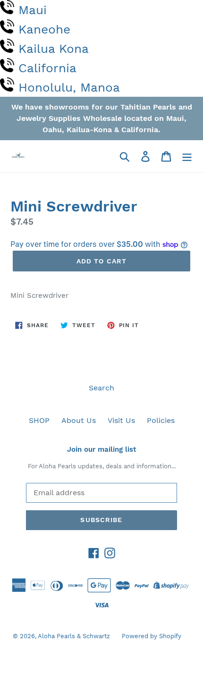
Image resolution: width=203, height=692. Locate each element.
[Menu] (187, 156)
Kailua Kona (53, 49)
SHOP (39, 420)
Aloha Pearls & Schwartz (74, 636)
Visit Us (121, 420)
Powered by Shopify (151, 636)
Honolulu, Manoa (69, 87)
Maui (32, 10)
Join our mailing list (101, 449)
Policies (161, 420)
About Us (78, 420)
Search (101, 387)
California (47, 68)
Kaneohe (44, 29)
